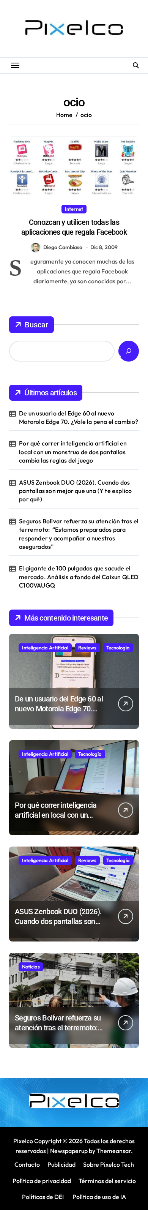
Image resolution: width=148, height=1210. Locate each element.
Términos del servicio (107, 1181)
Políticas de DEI (43, 1197)
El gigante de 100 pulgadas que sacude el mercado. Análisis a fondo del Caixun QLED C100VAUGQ (79, 576)
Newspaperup (69, 1151)
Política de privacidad (42, 1181)
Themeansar (113, 1151)
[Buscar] (128, 351)
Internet (74, 209)
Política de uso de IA (98, 1197)
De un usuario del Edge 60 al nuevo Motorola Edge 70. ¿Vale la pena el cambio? (78, 417)
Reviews (87, 647)
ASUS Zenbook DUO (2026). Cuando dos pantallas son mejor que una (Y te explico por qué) (75, 491)
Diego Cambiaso (62, 247)
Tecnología (118, 647)
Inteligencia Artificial (45, 647)
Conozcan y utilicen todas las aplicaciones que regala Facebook (74, 227)
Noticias (31, 967)
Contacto (27, 1164)
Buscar (36, 324)
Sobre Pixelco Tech (108, 1164)
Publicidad (61, 1164)
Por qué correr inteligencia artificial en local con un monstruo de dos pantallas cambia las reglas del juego (73, 451)
